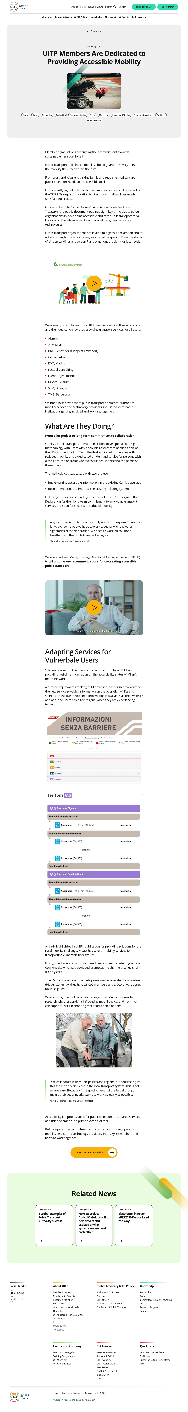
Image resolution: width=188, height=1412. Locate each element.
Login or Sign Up (144, 6)
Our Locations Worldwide (66, 1307)
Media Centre (60, 1325)
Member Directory (62, 1292)
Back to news (96, 31)
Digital (92, 115)
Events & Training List (64, 1352)
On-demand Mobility (121, 115)
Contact (100, 1378)
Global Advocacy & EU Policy (71, 17)
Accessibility (47, 115)
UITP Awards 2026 (62, 1363)
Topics (143, 1303)
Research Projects (149, 1307)
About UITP (58, 1303)
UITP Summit (168, 6)
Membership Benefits (64, 1296)
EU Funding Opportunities (110, 1303)
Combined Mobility (77, 115)
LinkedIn (19, 1298)
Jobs (55, 1322)
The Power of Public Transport (112, 1307)
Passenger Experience (143, 115)
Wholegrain (90, 1399)
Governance (59, 1318)
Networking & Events (117, 17)
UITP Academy (104, 1359)
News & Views (95, 6)
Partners (101, 1296)
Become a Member (63, 1299)
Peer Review (103, 1367)
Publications (146, 1292)
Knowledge (96, 17)
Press (83, 6)
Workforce (161, 115)
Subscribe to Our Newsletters (155, 1359)
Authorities (61, 115)
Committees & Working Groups (156, 1299)
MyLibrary (145, 1356)
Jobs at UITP (103, 1374)
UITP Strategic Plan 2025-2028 (68, 1314)
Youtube (19, 1292)
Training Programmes (64, 1356)
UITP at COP (103, 1299)
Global (35, 115)
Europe (26, 115)
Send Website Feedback (152, 1352)
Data (142, 1296)
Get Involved (139, 17)
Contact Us (58, 1329)
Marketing (103, 115)
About (74, 6)
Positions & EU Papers (108, 1292)
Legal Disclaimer (75, 1393)
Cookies (88, 1393)
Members (47, 17)
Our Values (58, 1310)
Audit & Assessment (107, 1371)
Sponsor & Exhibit (106, 1356)
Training (144, 1310)
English (122, 6)
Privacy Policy (59, 1393)
